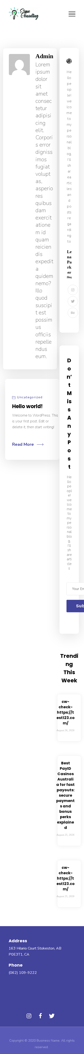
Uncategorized (29, 397)
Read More (23, 444)
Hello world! (27, 406)
